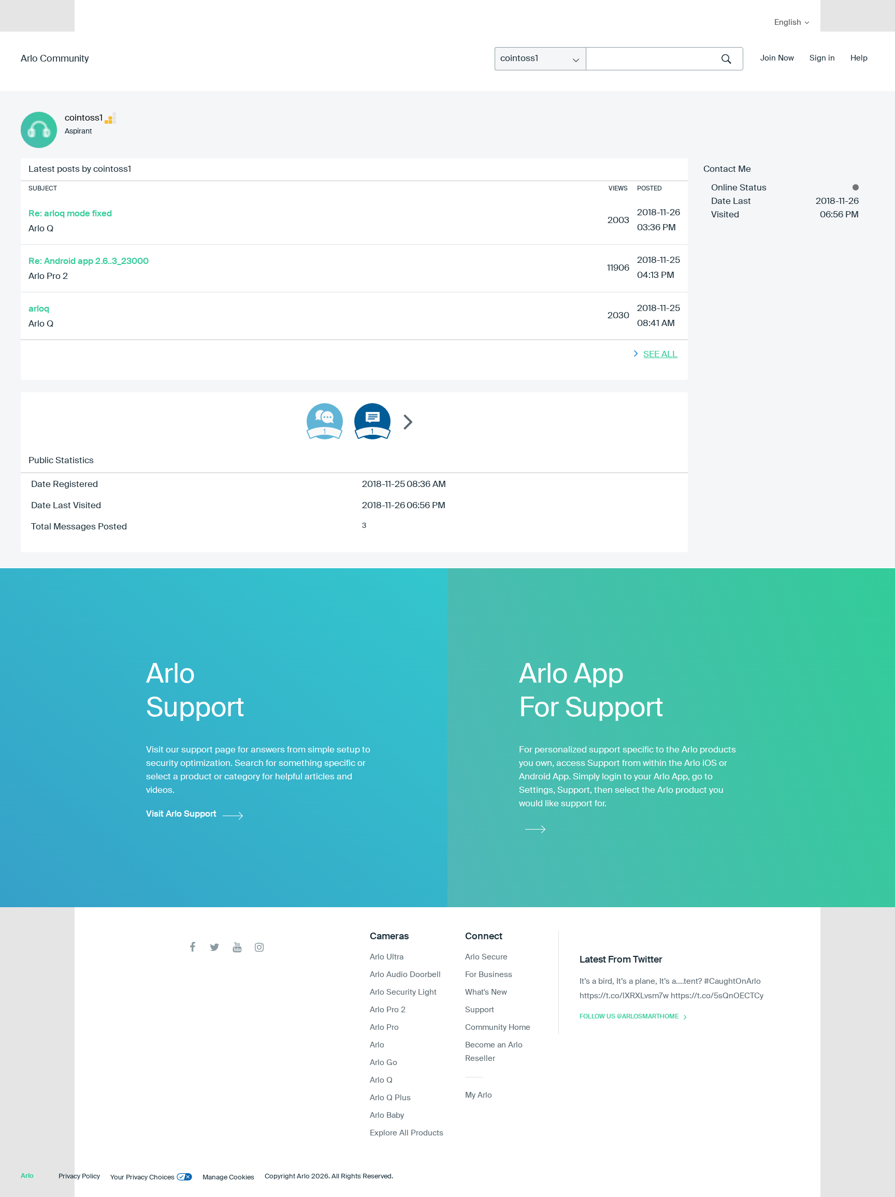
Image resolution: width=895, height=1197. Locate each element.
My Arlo (90, 6)
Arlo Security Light (403, 992)
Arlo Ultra (386, 957)
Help (859, 58)
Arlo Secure (486, 957)
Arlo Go (383, 1063)
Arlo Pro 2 (48, 276)
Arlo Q (40, 229)
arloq (38, 309)
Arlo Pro (384, 1027)
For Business (488, 975)
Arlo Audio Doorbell (405, 975)
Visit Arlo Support (181, 814)
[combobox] (664, 58)
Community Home (497, 1027)
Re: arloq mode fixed (70, 214)
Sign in (822, 58)
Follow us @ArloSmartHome (629, 1017)
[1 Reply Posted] (324, 421)
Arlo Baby (387, 1115)
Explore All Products (406, 1133)
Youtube (236, 947)
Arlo (377, 1045)
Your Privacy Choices (142, 1177)
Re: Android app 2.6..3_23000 (88, 261)
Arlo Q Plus (390, 1098)
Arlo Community (55, 59)
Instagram (259, 947)
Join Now (777, 58)
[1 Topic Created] (372, 421)
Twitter (214, 947)
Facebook (192, 947)
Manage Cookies (228, 1177)
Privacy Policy (79, 1176)
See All (660, 354)
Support (479, 1010)
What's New (486, 992)
